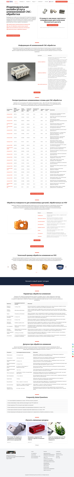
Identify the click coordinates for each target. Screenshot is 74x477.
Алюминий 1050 (9, 154)
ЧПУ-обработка (33, 453)
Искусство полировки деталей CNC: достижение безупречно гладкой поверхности (57, 438)
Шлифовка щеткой (41, 227)
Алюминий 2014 (9, 172)
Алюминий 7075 (9, 120)
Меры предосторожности (42, 84)
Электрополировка (41, 221)
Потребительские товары (48, 458)
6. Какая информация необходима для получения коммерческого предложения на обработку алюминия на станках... (30, 412)
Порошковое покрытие (42, 218)
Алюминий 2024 (9, 130)
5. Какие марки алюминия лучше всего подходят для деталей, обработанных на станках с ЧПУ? (26, 409)
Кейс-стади (58, 457)
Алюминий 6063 (9, 117)
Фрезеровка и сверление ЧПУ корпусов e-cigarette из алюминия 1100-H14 (36, 438)
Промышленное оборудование (49, 468)
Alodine (39, 230)
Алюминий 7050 (9, 166)
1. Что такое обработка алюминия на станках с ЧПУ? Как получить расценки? (22, 400)
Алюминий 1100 (9, 141)
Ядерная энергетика (47, 470)
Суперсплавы (33, 454)
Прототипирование (34, 457)
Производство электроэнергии (49, 455)
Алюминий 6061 (9, 114)
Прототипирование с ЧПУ (35, 456)
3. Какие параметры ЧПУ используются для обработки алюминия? (20, 405)
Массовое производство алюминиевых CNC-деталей (18, 27)
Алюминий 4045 (9, 163)
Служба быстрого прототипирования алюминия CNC (19, 24)
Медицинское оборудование (49, 460)
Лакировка (40, 236)
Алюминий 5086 (9, 157)
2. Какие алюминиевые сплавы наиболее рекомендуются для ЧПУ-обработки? (22, 402)
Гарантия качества (59, 454)
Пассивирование (40, 224)
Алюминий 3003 (9, 175)
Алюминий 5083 (9, 137)
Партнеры (58, 456)
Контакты (46, 1)
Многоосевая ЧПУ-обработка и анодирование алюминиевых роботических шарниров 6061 (14, 438)
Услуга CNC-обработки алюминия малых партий (18, 26)
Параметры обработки (42, 72)
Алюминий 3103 (9, 160)
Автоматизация (46, 467)
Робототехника (46, 465)
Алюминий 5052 (9, 133)
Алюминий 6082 (9, 145)
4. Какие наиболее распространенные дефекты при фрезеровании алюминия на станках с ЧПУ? (26, 407)
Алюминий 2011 (9, 151)
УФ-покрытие (40, 233)
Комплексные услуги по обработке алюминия (17, 29)
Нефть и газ (46, 457)
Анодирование (40, 215)
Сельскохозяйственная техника (49, 461)
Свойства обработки (41, 61)
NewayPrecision (58, 453)
